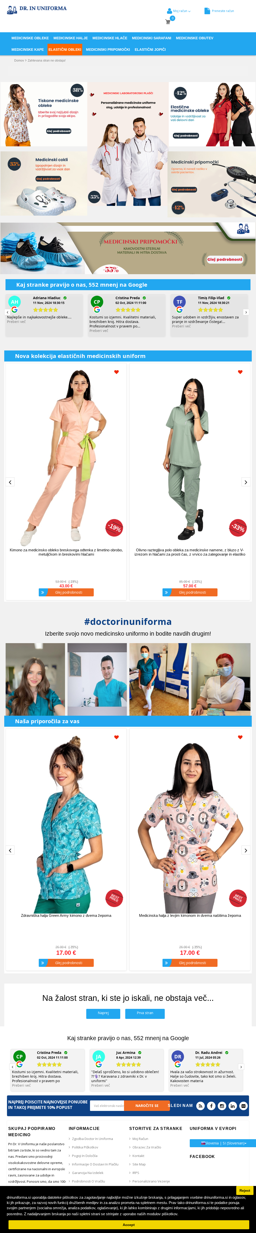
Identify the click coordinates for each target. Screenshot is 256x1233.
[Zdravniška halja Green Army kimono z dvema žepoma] (66, 823)
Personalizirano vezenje (151, 1181)
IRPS (135, 1172)
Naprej (103, 1012)
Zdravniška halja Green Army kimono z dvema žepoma (66, 915)
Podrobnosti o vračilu (88, 1181)
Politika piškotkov (85, 1147)
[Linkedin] (232, 1106)
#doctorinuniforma (128, 621)
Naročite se (147, 1105)
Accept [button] (129, 1225)
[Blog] (200, 1106)
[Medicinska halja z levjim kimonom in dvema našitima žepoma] (190, 823)
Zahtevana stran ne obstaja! (47, 60)
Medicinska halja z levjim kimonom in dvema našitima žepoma (190, 915)
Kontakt (138, 1155)
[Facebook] (211, 1106)
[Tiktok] (243, 1106)
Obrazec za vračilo (146, 1147)
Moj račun (140, 1138)
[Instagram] (222, 1106)
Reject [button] (245, 1190)
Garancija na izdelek (88, 1172)
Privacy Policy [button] (192, 1214)
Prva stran (145, 1012)
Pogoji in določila (85, 1155)
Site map (139, 1164)
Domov (19, 60)
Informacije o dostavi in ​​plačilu (95, 1164)
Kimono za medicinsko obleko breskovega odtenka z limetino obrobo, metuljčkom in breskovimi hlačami (66, 552)
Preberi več (16, 321)
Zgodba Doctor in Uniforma (92, 1138)
